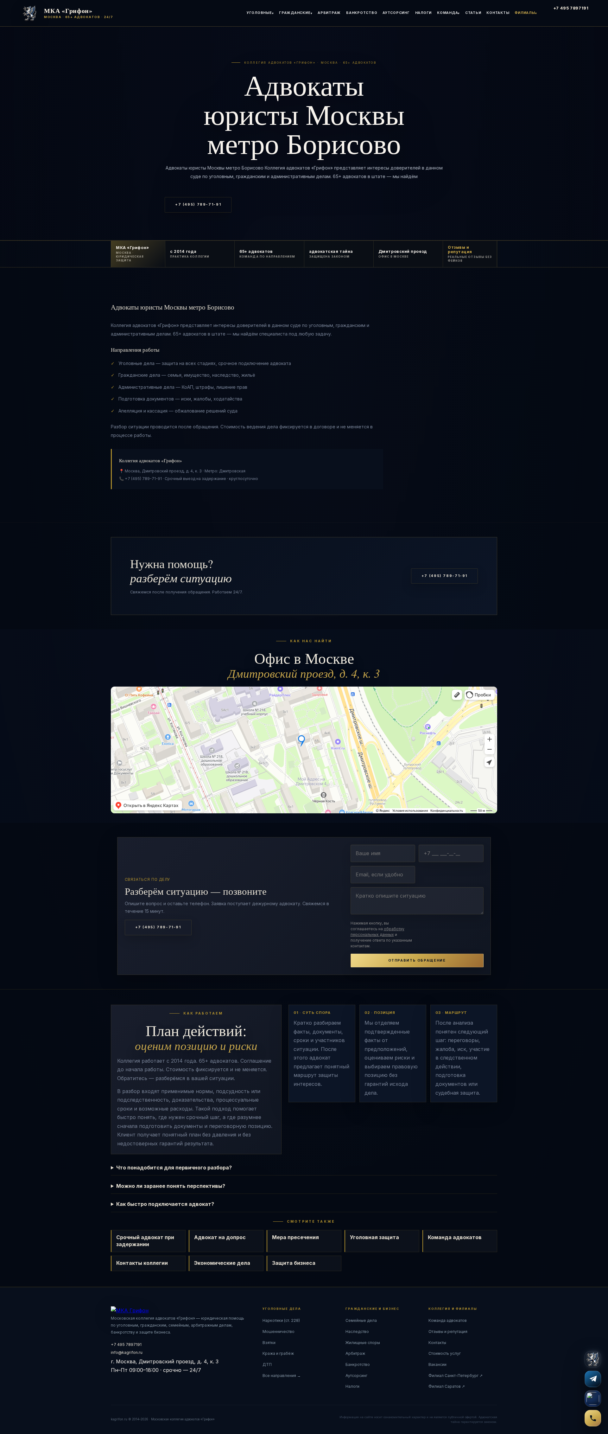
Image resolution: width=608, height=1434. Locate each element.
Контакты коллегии (142, 1263)
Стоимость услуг (444, 1353)
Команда (447, 13)
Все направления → (282, 1375)
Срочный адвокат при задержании (145, 1240)
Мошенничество (278, 1331)
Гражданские (294, 13)
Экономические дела (222, 1263)
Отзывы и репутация (447, 1331)
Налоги (423, 13)
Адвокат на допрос (220, 1237)
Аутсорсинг (396, 13)
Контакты (497, 13)
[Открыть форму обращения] (593, 1359)
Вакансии (437, 1364)
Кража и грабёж (278, 1353)
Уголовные (259, 13)
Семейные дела (361, 1320)
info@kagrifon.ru (126, 1352)
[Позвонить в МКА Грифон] (593, 1418)
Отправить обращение (417, 960)
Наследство (357, 1331)
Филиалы (525, 13)
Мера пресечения (295, 1237)
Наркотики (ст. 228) (281, 1320)
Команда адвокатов (455, 1237)
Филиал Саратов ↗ (446, 1386)
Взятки (269, 1342)
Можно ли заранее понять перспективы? (170, 1186)
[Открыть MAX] (593, 1398)
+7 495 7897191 (571, 8)
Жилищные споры (362, 1342)
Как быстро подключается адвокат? (165, 1204)
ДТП (267, 1364)
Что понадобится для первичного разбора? (174, 1167)
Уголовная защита (374, 1237)
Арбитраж (329, 13)
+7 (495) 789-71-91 (198, 204)
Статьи (473, 13)
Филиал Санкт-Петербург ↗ (455, 1375)
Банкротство (361, 13)
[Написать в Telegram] (593, 1379)
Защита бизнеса (293, 1263)
